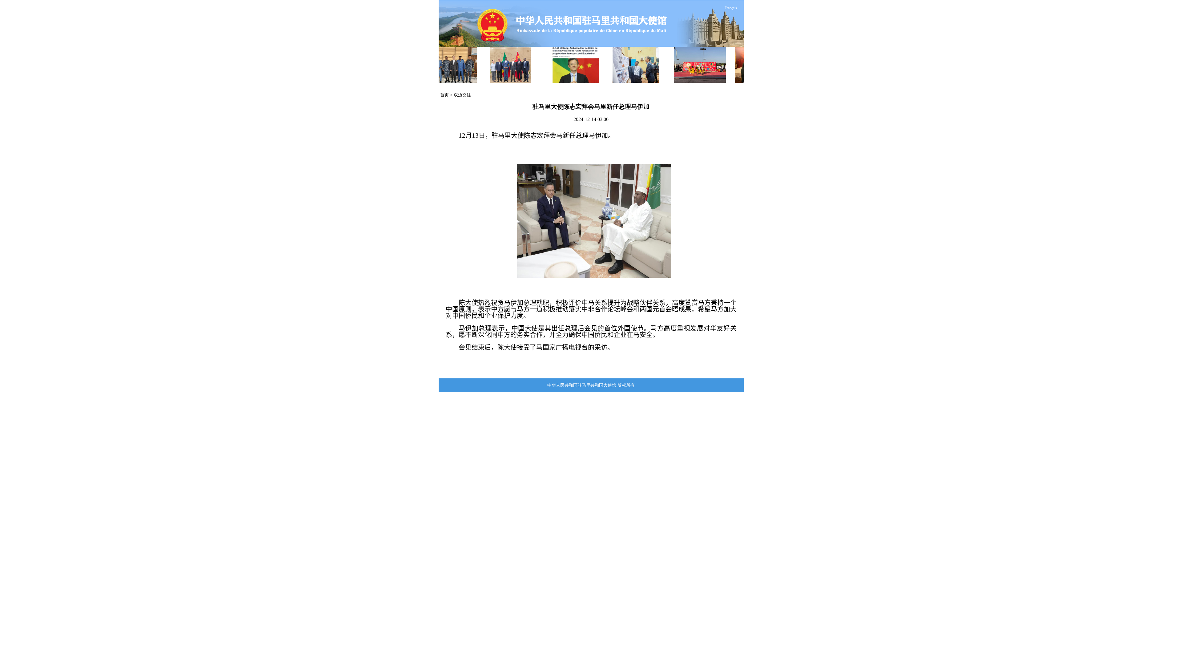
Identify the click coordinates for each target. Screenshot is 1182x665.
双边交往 (462, 95)
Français (731, 8)
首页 (444, 95)
